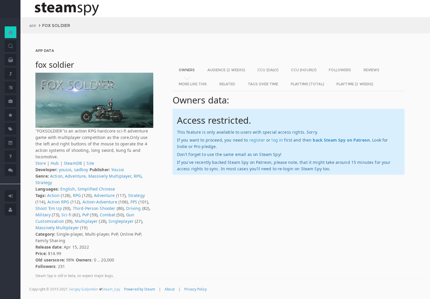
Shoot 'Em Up (48, 208)
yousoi (65, 169)
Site (90, 163)
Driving (133, 208)
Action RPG (58, 202)
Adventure (75, 176)
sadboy (81, 169)
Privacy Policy (195, 289)
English (67, 189)
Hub (55, 163)
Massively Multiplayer (109, 176)
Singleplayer (121, 221)
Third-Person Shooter (94, 208)
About (170, 289)
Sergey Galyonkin (83, 289)
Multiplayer (86, 221)
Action (56, 176)
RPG (138, 176)
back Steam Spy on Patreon (341, 140)
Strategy (43, 182)
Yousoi (117, 169)
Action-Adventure (99, 202)
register (257, 140)
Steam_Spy (111, 289)
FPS (133, 202)
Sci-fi (66, 215)
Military (43, 215)
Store (40, 163)
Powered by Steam (139, 289)
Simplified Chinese (96, 189)
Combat (107, 215)
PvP (85, 215)
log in (277, 140)
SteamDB (73, 163)
